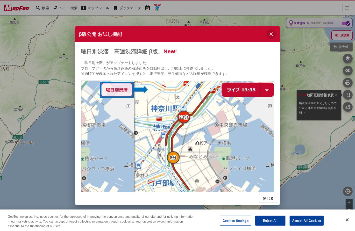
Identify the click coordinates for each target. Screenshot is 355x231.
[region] (177, 220)
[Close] (347, 220)
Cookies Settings (235, 220)
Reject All (270, 220)
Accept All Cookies (306, 220)
